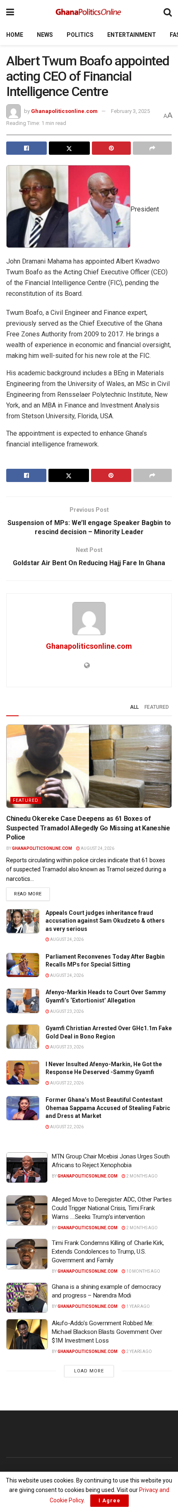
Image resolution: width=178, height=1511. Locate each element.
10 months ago (142, 1271)
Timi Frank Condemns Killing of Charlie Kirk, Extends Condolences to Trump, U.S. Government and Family (108, 1251)
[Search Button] (168, 12)
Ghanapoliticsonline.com (64, 111)
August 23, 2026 (66, 1011)
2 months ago (141, 1176)
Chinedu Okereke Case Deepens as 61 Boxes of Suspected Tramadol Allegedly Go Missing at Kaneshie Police (88, 828)
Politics (80, 34)
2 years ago (138, 1351)
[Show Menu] (10, 12)
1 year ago (137, 1306)
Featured (156, 707)
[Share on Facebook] (26, 148)
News (45, 34)
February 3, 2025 (130, 111)
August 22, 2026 (66, 1083)
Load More (89, 1371)
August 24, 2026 (97, 848)
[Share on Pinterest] (111, 148)
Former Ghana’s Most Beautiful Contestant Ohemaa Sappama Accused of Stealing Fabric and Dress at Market (108, 1107)
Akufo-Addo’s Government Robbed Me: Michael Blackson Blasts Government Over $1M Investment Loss (107, 1331)
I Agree (109, 1500)
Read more (32, 894)
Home (14, 34)
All (134, 707)
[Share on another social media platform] (152, 148)
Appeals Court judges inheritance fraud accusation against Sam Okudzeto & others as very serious (105, 920)
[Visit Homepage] (89, 12)
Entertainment (131, 34)
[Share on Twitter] (69, 148)
